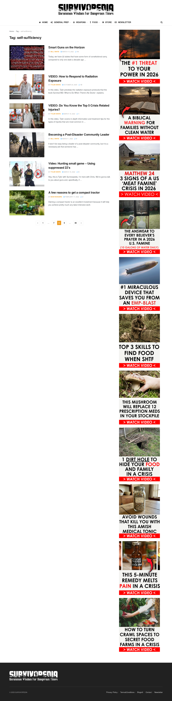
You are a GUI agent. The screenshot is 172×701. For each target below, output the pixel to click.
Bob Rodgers (56, 197)
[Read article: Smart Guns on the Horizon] (26, 57)
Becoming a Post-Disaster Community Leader (78, 134)
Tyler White (56, 85)
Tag (17, 31)
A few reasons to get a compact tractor (74, 192)
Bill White (55, 52)
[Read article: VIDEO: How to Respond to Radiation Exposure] (26, 86)
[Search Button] (162, 22)
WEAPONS (81, 22)
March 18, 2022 (69, 114)
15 (78, 52)
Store (108, 22)
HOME (45, 22)
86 (76, 223)
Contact (149, 692)
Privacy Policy (112, 692)
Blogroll (140, 692)
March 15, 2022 (68, 51)
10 (81, 85)
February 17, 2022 (72, 197)
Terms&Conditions (127, 692)
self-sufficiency (26, 31)
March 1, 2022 (67, 138)
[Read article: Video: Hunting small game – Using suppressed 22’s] (26, 173)
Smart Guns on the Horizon (66, 47)
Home (11, 31)
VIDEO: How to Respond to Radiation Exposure (73, 78)
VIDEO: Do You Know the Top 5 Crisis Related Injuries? (78, 107)
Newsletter (124, 22)
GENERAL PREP (61, 22)
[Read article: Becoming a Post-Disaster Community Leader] (26, 144)
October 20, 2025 (70, 85)
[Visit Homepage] (86, 9)
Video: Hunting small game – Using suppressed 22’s (71, 165)
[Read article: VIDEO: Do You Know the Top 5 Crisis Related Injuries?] (26, 115)
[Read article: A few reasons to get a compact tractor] (26, 202)
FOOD (95, 22)
